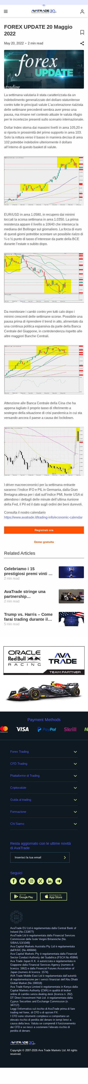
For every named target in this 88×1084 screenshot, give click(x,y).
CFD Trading (18, 763)
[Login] (82, 11)
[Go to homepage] (23, 1043)
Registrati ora (44, 530)
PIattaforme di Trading (24, 775)
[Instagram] (31, 881)
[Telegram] (58, 881)
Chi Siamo (17, 823)
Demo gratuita (44, 542)
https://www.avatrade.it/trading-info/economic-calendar (43, 517)
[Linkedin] (49, 881)
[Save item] (82, 32)
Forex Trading (19, 751)
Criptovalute (18, 787)
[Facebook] (13, 881)
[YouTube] (22, 881)
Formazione (18, 811)
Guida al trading (20, 799)
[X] (40, 881)
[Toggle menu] (5, 11)
